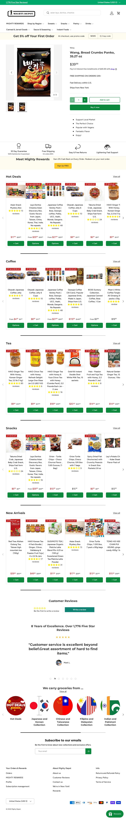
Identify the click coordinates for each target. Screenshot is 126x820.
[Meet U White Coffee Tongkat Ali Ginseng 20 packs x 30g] (114, 276)
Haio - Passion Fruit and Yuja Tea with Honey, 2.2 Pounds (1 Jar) (94, 376)
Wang (72, 48)
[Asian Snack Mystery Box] (16, 191)
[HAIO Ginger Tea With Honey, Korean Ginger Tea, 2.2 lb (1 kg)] (114, 191)
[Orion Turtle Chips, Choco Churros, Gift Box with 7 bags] (75, 443)
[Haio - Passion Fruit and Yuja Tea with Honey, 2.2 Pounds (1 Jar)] (94, 358)
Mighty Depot (16, 809)
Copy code (106, 36)
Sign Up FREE (63, 166)
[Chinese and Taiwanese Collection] (63, 705)
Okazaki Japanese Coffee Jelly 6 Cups (75, 208)
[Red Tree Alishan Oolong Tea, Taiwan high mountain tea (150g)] (16, 528)
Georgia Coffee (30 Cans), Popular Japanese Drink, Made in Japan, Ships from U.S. (75, 296)
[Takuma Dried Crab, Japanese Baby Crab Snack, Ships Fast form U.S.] (94, 191)
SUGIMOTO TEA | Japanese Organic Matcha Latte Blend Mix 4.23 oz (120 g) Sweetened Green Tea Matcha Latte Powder (55, 551)
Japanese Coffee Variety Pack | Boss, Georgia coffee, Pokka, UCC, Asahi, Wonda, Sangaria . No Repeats (55, 214)
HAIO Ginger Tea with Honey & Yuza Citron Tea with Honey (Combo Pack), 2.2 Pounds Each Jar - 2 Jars (55, 380)
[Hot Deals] (15, 705)
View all (116, 176)
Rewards (56, 791)
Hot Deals (15, 719)
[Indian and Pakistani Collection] (110, 705)
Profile (9, 782)
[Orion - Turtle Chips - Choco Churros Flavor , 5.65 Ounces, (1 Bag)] (55, 443)
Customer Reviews (61, 777)
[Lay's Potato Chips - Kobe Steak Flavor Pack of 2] (114, 443)
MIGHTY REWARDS (15, 23)
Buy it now (95, 107)
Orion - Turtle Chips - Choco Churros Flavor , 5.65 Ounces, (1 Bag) (55, 462)
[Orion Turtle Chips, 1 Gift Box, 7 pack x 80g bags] (94, 528)
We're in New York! (61, 786)
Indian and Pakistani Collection (110, 722)
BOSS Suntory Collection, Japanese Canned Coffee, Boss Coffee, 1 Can (94, 296)
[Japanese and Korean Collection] (39, 705)
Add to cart (105, 100)
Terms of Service (103, 782)
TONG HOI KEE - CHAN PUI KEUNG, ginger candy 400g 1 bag (114, 545)
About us (57, 773)
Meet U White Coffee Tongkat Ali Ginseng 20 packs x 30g (114, 294)
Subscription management (17, 786)
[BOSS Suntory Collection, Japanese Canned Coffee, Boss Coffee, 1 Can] (94, 276)
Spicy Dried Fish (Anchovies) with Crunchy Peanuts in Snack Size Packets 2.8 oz (94, 462)
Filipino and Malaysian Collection (86, 722)
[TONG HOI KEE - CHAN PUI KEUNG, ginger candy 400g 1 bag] (114, 528)
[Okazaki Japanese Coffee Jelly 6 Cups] (75, 191)
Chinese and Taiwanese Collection (63, 722)
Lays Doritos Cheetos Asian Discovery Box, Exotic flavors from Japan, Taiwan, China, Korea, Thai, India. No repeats (35, 215)
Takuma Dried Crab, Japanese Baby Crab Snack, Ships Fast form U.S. (94, 211)
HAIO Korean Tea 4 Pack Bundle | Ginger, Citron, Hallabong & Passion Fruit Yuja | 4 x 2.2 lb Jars (35, 548)
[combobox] (72, 12)
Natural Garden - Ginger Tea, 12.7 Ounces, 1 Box (114, 374)
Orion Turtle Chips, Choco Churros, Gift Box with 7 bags (75, 460)
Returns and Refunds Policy (108, 773)
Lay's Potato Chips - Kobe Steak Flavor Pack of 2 (114, 459)
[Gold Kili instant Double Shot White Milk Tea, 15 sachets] (75, 358)
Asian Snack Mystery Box (15, 206)
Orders (9, 773)
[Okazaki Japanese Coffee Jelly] (16, 276)
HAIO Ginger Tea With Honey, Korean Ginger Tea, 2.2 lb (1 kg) (114, 209)
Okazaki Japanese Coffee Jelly (16, 291)
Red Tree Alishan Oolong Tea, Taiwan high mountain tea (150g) (15, 547)
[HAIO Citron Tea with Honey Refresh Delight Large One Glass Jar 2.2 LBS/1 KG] (35, 358)
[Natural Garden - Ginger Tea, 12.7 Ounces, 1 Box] (114, 358)
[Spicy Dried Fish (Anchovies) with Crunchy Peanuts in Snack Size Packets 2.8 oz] (94, 443)
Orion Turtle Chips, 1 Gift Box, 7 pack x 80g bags (95, 544)
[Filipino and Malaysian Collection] (86, 705)
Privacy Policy (102, 777)
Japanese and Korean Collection (39, 722)
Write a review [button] (79, 609)
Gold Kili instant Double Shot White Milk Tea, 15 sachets (75, 376)
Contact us (58, 782)
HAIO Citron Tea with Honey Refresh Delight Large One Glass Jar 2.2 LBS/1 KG (35, 377)
